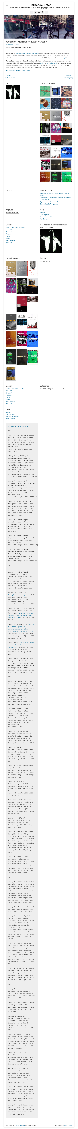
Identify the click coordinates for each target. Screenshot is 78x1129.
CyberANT (9, 232)
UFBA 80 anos (44, 200)
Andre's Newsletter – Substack (15, 227)
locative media (11, 70)
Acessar (42, 212)
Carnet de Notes (40, 5)
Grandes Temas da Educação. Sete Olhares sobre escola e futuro (21, 615)
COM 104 (9, 229)
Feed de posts (44, 214)
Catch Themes (68, 1125)
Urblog (42, 63)
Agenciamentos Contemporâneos (50, 202)
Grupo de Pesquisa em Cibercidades (27, 53)
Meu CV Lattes (10, 240)
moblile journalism (21, 70)
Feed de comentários (46, 217)
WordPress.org (44, 219)
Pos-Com (9, 242)
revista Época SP (52, 63)
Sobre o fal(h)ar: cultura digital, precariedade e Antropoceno (21, 645)
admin (17, 44)
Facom (8, 236)
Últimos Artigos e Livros (18, 426)
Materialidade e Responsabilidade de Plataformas (55, 197)
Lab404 (8, 238)
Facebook (9, 234)
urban (28, 70)
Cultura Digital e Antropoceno (49, 204)
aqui (64, 58)
